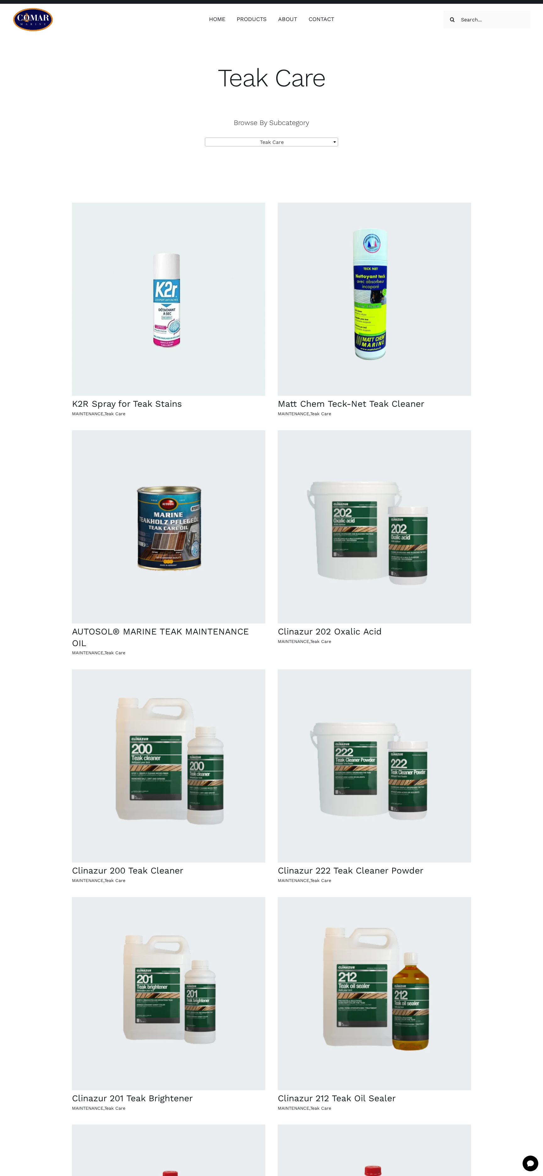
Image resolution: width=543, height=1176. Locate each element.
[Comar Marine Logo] (33, 10)
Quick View (168, 300)
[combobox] (271, 142)
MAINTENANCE (87, 413)
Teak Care (114, 413)
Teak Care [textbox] (269, 142)
